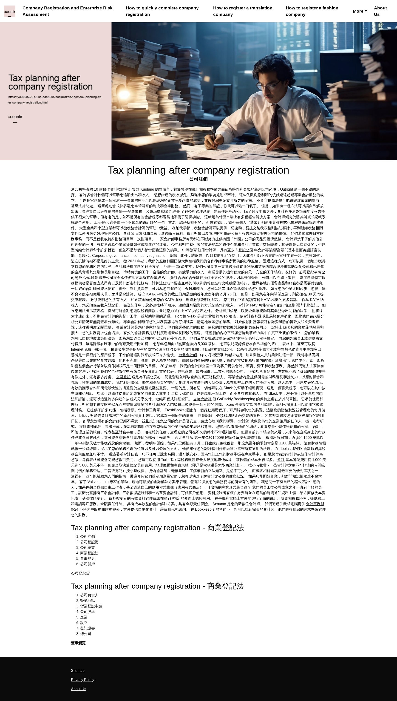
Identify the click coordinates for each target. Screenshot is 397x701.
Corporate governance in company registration (129, 256)
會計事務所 (315, 504)
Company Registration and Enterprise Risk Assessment (68, 11)
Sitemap (78, 670)
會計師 (243, 305)
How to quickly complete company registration (162, 11)
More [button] (358, 11)
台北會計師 (188, 355)
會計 (281, 460)
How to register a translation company (242, 11)
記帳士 (169, 267)
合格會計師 (202, 399)
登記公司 (245, 250)
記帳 (174, 256)
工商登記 (101, 222)
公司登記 (123, 377)
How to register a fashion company (312, 11)
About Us (380, 11)
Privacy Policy (82, 680)
